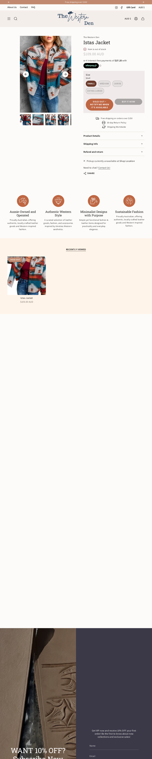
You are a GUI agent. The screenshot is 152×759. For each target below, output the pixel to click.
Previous (26, 74)
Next (65, 74)
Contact (24, 7)
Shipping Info (90, 143)
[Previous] (8, 2)
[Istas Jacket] (26, 276)
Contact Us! (104, 167)
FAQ (33, 7)
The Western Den (91, 37)
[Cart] (142, 18)
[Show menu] (9, 18)
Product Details (91, 135)
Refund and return (93, 151)
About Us (12, 7)
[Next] (143, 2)
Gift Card (130, 7)
